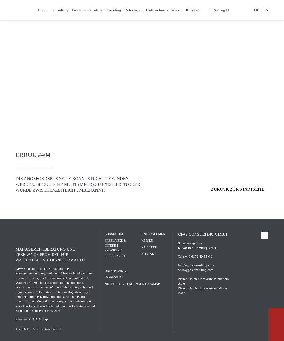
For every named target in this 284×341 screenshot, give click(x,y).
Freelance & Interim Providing (96, 10)
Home (42, 10)
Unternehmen (157, 10)
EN (265, 10)
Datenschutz (116, 270)
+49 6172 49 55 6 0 (199, 256)
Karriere (192, 10)
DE (256, 10)
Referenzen (133, 10)
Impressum (114, 277)
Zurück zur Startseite (238, 189)
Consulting (59, 10)
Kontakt (148, 254)
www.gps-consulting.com (195, 270)
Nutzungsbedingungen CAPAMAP (132, 284)
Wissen (177, 10)
